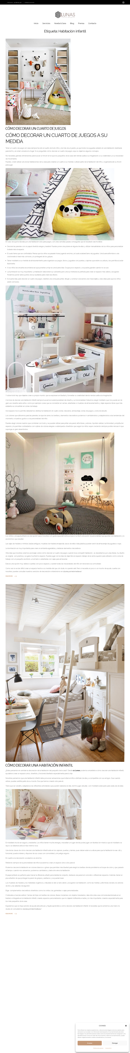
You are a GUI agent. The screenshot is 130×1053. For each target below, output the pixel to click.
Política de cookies (98, 1048)
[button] (126, 1026)
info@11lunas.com (29, 2)
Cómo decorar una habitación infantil (39, 765)
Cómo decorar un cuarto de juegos (35, 129)
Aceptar (89, 1043)
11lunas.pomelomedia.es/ (72, 571)
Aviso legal (108, 1048)
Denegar (115, 1043)
